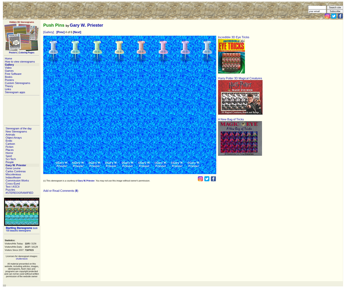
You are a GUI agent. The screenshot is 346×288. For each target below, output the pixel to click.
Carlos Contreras (15, 171)
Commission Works (17, 180)
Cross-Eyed (13, 183)
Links (8, 89)
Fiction (9, 146)
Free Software (13, 73)
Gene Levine (13, 168)
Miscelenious (13, 174)
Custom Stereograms (17, 83)
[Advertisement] (21, 110)
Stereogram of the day (18, 128)
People (9, 162)
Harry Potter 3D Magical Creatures (240, 78)
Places (9, 149)
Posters (9, 79)
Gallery (9, 64)
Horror (9, 152)
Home (8, 58)
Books (8, 76)
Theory (9, 86)
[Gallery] (48, 32)
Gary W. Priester (16, 165)
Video (8, 67)
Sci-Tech (11, 159)
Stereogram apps (15, 92)
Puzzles (10, 189)
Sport (9, 156)
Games (9, 70)
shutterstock (22, 259)
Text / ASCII (12, 186)
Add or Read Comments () (60, 190)
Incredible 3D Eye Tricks (233, 37)
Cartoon (10, 143)
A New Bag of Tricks (231, 119)
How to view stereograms (20, 61)
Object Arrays (14, 137)
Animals (10, 134)
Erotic (9, 140)
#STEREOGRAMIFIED (19, 192)
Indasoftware (13, 177)
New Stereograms (16, 131)
